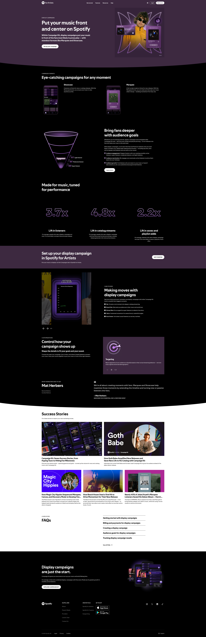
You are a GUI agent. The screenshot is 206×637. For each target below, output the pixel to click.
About (64, 606)
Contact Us (65, 621)
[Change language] (147, 3)
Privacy (62, 633)
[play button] (49, 274)
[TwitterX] (152, 604)
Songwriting (86, 614)
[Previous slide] (107, 370)
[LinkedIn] (157, 604)
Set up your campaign (50, 46)
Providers (65, 614)
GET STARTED (158, 257)
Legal (55, 633)
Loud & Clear (66, 617)
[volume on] (57, 88)
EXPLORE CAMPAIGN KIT (51, 587)
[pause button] (57, 85)
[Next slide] (111, 370)
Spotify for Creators (88, 610)
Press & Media (66, 610)
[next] (47, 328)
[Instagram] (147, 604)
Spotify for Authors (88, 606)
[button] (51, 100)
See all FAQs (106, 545)
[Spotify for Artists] (48, 3)
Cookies (68, 633)
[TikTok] (162, 604)
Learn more (109, 170)
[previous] (44, 328)
